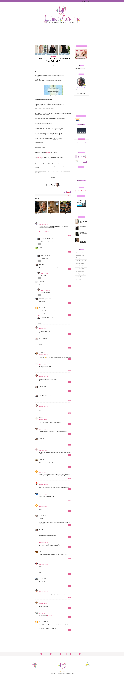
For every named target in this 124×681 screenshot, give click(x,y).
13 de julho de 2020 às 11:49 (43, 328)
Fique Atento (53, 56)
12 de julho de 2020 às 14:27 (45, 239)
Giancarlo (41, 281)
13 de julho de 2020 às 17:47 (43, 364)
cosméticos (80, 273)
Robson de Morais (43, 590)
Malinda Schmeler (43, 621)
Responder (69, 235)
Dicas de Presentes (78, 255)
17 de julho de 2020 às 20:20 (43, 564)
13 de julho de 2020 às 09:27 (43, 299)
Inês (40, 551)
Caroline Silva (42, 386)
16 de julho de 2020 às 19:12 (43, 516)
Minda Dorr (42, 601)
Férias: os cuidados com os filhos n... (64, 214)
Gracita (41, 326)
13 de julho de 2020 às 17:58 (43, 376)
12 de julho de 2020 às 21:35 (45, 273)
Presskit (77, 263)
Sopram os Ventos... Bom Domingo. (44, 231)
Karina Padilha (42, 515)
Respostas (39, 236)
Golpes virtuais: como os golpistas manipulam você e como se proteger (83, 240)
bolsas (77, 273)
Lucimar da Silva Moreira (47, 238)
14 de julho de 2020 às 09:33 (43, 397)
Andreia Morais (42, 264)
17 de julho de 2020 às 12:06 (43, 542)
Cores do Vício (41, 411)
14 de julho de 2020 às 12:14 (43, 419)
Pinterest (81, 147)
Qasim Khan (41, 612)
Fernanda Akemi (43, 459)
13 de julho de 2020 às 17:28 (43, 354)
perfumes (80, 279)
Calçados (80, 252)
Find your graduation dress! (83, 227)
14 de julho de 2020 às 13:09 (43, 429)
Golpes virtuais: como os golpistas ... (39, 214)
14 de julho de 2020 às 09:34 (45, 319)
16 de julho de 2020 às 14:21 (43, 506)
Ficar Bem (41, 482)
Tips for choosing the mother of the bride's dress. (83, 221)
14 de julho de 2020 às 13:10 (43, 440)
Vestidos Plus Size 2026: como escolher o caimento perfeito (83, 233)
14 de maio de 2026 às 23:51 (43, 622)
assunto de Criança (81, 268)
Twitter (77, 147)
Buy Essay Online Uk (50, 615)
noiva (76, 279)
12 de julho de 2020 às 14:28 (45, 256)
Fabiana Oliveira (43, 374)
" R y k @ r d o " (42, 493)
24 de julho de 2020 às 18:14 (43, 603)
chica (40, 247)
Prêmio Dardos (81, 263)
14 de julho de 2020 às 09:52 (43, 406)
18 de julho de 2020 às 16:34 (43, 591)
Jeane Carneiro (42, 504)
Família (83, 255)
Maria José (41, 529)
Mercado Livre (84, 260)
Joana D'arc (42, 352)
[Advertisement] (62, 32)
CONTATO (43, 1)
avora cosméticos (78, 271)
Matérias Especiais (78, 260)
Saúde (81, 265)
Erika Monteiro (42, 578)
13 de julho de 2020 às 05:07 (43, 282)
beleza (83, 271)
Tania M (41, 417)
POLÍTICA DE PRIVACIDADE (50, 1)
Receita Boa (77, 265)
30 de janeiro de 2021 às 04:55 (43, 613)
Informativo (82, 257)
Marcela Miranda (43, 338)
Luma (40, 363)
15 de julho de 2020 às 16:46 (43, 472)
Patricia (41, 471)
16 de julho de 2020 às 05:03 (43, 484)
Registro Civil (48, 152)
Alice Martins (42, 562)
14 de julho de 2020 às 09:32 (45, 290)
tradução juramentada (40, 157)
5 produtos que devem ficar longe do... (52, 214)
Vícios (76, 268)
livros (80, 276)
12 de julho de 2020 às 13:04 (43, 224)
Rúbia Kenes (42, 428)
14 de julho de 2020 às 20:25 (43, 450)
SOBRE (39, 1)
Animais (77, 252)
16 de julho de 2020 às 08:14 (43, 494)
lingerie (77, 276)
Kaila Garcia (42, 307)
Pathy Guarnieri (43, 404)
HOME (36, 1)
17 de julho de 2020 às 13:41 (43, 552)
